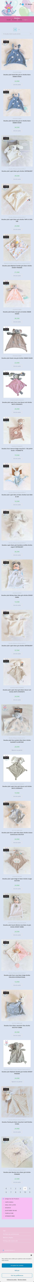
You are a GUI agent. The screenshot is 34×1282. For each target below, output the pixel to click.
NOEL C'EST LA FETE (10, 1205)
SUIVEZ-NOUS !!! (10, 1250)
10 (25, 1192)
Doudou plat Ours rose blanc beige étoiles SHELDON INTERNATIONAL (17, 976)
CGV (4, 1231)
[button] (31, 1255)
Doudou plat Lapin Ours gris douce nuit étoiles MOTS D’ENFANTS (17, 787)
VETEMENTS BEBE (10, 1216)
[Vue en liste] (19, 29)
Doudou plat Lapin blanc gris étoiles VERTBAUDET (17, 171)
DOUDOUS (8, 1208)
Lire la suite (17, 84)
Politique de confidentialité (11, 1234)
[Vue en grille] (15, 29)
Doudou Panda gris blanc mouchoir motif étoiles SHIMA (17, 1123)
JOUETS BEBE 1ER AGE (11, 1210)
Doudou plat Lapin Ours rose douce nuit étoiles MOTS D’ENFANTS (17, 403)
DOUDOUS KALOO (21, 923)
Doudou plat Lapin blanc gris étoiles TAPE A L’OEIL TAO (17, 220)
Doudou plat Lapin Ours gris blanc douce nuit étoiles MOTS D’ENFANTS (17, 691)
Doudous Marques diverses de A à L (17, 738)
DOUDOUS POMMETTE (17, 446)
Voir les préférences (17, 1275)
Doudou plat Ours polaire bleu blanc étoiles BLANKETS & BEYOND (17, 741)
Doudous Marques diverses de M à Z (17, 169)
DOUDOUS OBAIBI (17, 72)
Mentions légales (22, 1279)
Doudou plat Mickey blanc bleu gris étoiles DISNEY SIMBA (17, 596)
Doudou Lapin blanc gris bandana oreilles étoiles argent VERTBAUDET (17, 546)
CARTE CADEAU (9, 1202)
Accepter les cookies (17, 1265)
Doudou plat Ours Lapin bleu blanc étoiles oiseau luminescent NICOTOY (17, 833)
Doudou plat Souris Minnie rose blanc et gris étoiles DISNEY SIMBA (17, 926)
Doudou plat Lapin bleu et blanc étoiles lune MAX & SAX (17, 496)
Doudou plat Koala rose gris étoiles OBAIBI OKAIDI (17, 358)
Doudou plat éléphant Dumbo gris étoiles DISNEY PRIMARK (17, 1072)
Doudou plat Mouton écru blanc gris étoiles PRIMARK (17, 1173)
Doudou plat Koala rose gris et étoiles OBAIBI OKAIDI (17, 313)
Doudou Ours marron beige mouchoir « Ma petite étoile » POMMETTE (17, 449)
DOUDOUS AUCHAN (17, 876)
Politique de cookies (12, 1279)
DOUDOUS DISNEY (8, 263)
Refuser (17, 1270)
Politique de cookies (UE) (10, 1241)
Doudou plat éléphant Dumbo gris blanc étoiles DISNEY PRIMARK (17, 266)
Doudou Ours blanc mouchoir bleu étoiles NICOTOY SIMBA (17, 1026)
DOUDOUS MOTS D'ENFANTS (17, 400)
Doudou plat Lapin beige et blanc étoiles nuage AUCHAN (17, 880)
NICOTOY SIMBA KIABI (17, 830)
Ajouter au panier (17, 750)
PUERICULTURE (9, 1213)
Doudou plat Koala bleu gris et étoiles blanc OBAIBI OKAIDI (17, 75)
